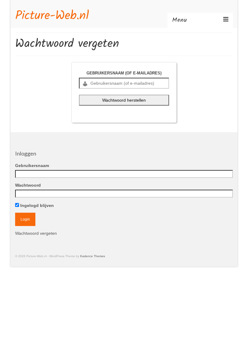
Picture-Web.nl (52, 16)
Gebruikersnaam (32, 165)
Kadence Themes (92, 256)
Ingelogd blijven (36, 205)
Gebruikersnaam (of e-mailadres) (124, 73)
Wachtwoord (28, 185)
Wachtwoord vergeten (36, 233)
